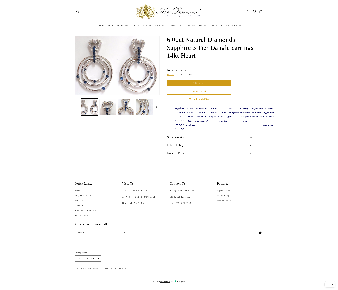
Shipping (170, 74)
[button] (78, 11)
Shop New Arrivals (83, 195)
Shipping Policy (224, 200)
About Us (79, 200)
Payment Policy (224, 190)
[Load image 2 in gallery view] (107, 107)
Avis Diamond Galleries (89, 268)
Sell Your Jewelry (82, 215)
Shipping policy (120, 268)
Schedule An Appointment (86, 210)
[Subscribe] (123, 232)
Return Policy (223, 195)
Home (77, 190)
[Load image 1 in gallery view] (89, 107)
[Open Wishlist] (254, 11)
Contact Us (80, 205)
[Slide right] (157, 107)
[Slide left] (77, 107)
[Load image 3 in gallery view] (126, 107)
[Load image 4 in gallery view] (144, 107)
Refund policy (107, 268)
